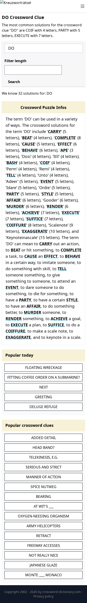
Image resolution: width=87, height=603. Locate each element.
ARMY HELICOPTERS (43, 525)
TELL (10, 175)
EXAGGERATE (34, 231)
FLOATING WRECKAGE (43, 367)
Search (14, 81)
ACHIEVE (30, 212)
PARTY (12, 193)
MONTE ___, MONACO (43, 574)
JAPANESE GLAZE (43, 565)
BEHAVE (29, 150)
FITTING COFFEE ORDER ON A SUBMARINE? (43, 377)
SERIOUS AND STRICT (44, 467)
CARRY (54, 131)
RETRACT (43, 535)
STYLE (47, 193)
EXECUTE (70, 212)
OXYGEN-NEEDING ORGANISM (43, 516)
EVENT (47, 181)
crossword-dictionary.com (62, 592)
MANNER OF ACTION (43, 476)
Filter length (15, 60)
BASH (11, 162)
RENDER (55, 206)
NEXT (43, 387)
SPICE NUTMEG (43, 486)
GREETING (43, 397)
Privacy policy (43, 596)
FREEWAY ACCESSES (43, 545)
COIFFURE (16, 225)
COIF (45, 162)
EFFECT (64, 144)
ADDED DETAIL (43, 437)
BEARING (43, 496)
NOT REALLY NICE (43, 555)
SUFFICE (35, 218)
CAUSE (28, 144)
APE (64, 150)
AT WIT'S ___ (44, 506)
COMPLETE (65, 137)
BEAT (27, 137)
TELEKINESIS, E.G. (43, 457)
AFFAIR (13, 200)
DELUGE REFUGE (43, 406)
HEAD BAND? (43, 447)
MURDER (15, 206)
